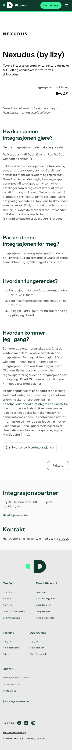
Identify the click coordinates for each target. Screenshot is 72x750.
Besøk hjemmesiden (16, 515)
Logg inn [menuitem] (41, 592)
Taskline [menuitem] (8, 632)
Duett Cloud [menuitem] (38, 632)
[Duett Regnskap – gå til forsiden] (15, 5)
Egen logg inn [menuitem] (43, 605)
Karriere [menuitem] (7, 605)
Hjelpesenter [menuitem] (43, 611)
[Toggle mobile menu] (66, 5)
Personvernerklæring (14, 732)
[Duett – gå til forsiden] (36, 566)
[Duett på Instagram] (33, 722)
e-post (63, 538)
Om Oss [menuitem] (8, 583)
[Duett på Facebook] (19, 722)
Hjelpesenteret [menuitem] (11, 647)
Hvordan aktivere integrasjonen (33, 447)
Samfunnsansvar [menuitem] (12, 617)
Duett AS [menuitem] (9, 669)
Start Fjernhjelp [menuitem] (38, 654)
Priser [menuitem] (6, 654)
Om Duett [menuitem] (8, 592)
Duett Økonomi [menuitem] (46, 583)
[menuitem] (16, 677)
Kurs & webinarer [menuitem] (45, 617)
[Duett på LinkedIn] (26, 722)
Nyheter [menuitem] (7, 598)
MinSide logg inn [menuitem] (45, 598)
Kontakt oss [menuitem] (9, 690)
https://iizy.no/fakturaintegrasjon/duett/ (35, 404)
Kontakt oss (51, 5)
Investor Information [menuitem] (14, 611)
